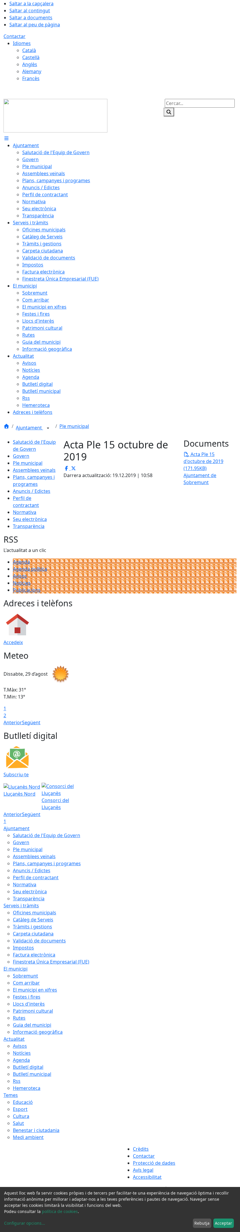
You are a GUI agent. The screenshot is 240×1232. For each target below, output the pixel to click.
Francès (31, 78)
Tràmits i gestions (32, 926)
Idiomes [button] (22, 43)
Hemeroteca (26, 1088)
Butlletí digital (28, 1067)
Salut (18, 1123)
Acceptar (223, 1223)
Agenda (21, 562)
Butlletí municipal (32, 1074)
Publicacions (27, 590)
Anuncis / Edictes (31, 491)
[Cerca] (169, 112)
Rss (16, 1081)
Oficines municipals (34, 912)
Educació (23, 1102)
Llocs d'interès (29, 1004)
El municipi (16, 969)
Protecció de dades (154, 1163)
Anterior (13, 722)
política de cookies (60, 1211)
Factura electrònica (34, 954)
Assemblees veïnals (34, 470)
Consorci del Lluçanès (55, 804)
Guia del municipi (32, 1025)
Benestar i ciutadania (36, 1130)
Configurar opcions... (24, 1223)
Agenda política (30, 569)
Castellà (31, 57)
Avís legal (143, 1170)
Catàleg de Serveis (33, 919)
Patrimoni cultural (33, 1011)
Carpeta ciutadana (33, 933)
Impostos (23, 947)
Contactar (14, 36)
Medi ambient (28, 1137)
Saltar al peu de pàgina (34, 24)
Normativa (24, 512)
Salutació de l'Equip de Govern (46, 835)
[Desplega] (48, 428)
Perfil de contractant (36, 877)
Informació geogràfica (38, 1032)
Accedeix (13, 642)
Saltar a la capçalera (31, 3)
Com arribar (26, 983)
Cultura (21, 1116)
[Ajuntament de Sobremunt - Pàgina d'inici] (55, 115)
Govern (21, 456)
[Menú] (6, 138)
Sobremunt (25, 976)
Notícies (22, 583)
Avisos (20, 576)
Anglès (29, 64)
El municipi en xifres (35, 990)
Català (29, 50)
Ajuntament (29, 427)
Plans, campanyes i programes (47, 863)
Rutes (19, 1018)
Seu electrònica (30, 519)
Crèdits (141, 1149)
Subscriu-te (16, 774)
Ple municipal (74, 426)
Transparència (28, 526)
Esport (20, 1109)
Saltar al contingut (29, 10)
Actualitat (14, 1039)
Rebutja (202, 1223)
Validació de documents (39, 940)
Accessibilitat (147, 1177)
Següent (31, 722)
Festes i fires (26, 997)
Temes (11, 1095)
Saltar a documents (30, 17)
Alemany (31, 71)
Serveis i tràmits (21, 905)
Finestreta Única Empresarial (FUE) (51, 962)
